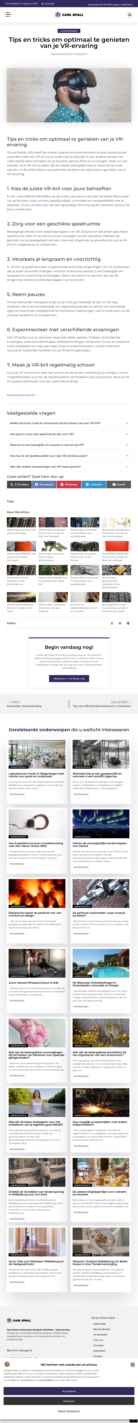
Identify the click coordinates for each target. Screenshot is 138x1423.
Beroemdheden (102, 1329)
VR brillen (43, 196)
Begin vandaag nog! (69, 647)
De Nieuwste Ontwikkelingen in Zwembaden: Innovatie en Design (96, 984)
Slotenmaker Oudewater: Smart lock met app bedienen (52, 607)
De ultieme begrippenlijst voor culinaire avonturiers (99, 1193)
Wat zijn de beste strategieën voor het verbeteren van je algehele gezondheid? (36, 1123)
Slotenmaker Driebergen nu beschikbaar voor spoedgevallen (83, 533)
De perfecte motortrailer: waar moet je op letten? (99, 914)
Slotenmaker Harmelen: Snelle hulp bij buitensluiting (51, 557)
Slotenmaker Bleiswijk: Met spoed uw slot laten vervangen (21, 557)
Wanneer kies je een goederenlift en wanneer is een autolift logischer (97, 775)
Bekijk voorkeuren (69, 1411)
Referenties (99, 1323)
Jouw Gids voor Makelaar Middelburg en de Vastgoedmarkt (36, 1263)
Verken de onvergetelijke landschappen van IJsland (100, 844)
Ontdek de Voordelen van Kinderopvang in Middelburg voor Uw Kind (36, 1193)
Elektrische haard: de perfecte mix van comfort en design (35, 914)
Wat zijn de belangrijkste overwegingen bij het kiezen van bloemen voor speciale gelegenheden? (36, 1055)
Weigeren (69, 1401)
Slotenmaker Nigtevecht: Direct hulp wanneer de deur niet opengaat (115, 557)
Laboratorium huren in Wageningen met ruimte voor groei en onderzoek (36, 775)
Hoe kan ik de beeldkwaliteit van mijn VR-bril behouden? (69, 456)
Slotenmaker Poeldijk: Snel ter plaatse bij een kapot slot (53, 580)
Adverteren (99, 1350)
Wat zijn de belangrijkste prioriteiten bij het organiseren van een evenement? (99, 1054)
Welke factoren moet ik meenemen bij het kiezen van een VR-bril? (69, 423)
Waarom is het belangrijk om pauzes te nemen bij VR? (69, 445)
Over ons (98, 1340)
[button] (132, 1365)
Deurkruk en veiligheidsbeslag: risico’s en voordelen (83, 607)
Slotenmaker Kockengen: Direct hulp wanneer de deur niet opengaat (52, 533)
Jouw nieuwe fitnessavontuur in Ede (34, 982)
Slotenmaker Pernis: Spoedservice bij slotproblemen (18, 580)
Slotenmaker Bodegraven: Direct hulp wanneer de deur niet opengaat (116, 533)
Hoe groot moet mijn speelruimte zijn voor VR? (69, 434)
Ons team (98, 1345)
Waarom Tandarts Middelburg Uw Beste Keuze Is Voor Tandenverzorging (100, 1263)
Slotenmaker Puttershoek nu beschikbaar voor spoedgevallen (84, 580)
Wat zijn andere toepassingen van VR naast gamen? (69, 466)
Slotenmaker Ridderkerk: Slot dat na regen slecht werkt (20, 607)
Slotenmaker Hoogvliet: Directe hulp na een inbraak (83, 557)
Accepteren (69, 1391)
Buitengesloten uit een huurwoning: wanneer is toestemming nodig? (115, 607)
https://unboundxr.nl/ (21, 395)
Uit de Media (100, 1334)
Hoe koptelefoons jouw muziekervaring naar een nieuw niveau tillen (36, 844)
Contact (97, 1356)
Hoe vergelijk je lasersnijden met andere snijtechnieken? (100, 1123)
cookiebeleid (45, 1380)
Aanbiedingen (69, 30)
